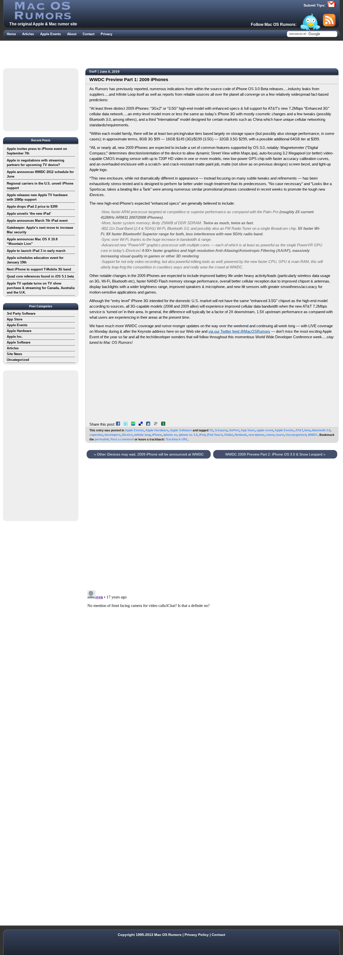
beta (307, 430)
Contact (88, 34)
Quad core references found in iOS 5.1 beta (40, 276)
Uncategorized (295, 435)
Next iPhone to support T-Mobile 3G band (39, 269)
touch (280, 435)
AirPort (234, 430)
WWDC (313, 435)
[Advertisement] (171, 53)
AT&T (299, 430)
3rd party (221, 430)
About (71, 34)
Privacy (106, 34)
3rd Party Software (21, 313)
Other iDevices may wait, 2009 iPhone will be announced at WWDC (149, 454)
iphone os (170, 435)
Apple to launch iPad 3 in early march (36, 251)
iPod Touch (214, 435)
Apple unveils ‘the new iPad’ (29, 213)
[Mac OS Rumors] (42, 18)
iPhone (157, 435)
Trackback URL (177, 439)
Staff (93, 71)
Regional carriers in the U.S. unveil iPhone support (40, 186)
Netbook (241, 435)
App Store (248, 430)
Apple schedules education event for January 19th (35, 260)
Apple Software (181, 430)
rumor (270, 435)
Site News (14, 354)
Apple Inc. (15, 337)
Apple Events (50, 34)
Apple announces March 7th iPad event (37, 220)
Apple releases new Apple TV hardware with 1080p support (37, 197)
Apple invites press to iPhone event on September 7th (37, 151)
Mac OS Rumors (168, 935)
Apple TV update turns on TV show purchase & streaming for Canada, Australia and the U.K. (41, 288)
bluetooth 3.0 (321, 430)
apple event (265, 430)
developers (112, 435)
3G (211, 430)
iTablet (228, 435)
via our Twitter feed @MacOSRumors (239, 331)
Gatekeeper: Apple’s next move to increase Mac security (40, 230)
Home (11, 34)
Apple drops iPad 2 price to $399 (32, 206)
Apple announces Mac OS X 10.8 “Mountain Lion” (32, 241)
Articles (28, 34)
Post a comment (122, 439)
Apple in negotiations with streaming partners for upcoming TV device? (35, 162)
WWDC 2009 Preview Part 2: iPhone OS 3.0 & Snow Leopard (275, 454)
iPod (202, 435)
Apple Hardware (156, 430)
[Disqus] (211, 522)
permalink (102, 439)
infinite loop (142, 435)
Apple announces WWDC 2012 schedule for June (40, 174)
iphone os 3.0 (188, 435)
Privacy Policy (197, 935)
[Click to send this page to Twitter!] (127, 424)
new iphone (256, 435)
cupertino (96, 435)
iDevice (127, 435)
